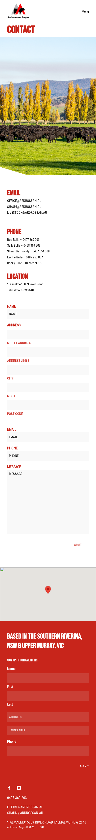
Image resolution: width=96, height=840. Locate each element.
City (10, 378)
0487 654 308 (41, 251)
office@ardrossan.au (24, 201)
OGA (42, 827)
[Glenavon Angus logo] (18, 12)
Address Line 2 (18, 361)
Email (11, 429)
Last (10, 704)
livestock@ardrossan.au (27, 213)
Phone (12, 448)
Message (14, 467)
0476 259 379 (33, 263)
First (10, 687)
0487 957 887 (34, 257)
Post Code (15, 414)
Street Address (19, 343)
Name (11, 306)
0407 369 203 (31, 240)
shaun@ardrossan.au (24, 207)
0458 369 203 (31, 245)
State (11, 396)
